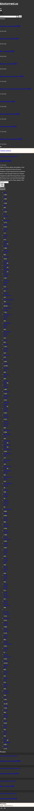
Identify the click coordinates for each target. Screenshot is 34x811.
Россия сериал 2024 (6, 560)
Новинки (6, 490)
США (5, 701)
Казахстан (7, 355)
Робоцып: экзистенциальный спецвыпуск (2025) (15, 89)
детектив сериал (10, 768)
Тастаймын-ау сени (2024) (8, 126)
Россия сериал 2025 (6, 569)
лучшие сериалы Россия (6, 423)
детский (6, 288)
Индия (5, 340)
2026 (5, 205)
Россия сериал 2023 (6, 552)
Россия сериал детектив (6, 595)
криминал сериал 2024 (6, 404)
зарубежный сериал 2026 (7, 334)
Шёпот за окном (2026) (7, 51)
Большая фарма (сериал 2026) (10, 114)
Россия (6, 513)
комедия (6, 363)
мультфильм (7, 449)
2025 (5, 201)
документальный (9, 299)
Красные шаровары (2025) (8, 63)
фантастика (7, 742)
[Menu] (0, 8)
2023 (5, 192)
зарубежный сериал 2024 (7, 317)
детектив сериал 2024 (6, 282)
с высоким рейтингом (7, 612)
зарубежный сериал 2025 (7, 325)
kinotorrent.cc (9, 3)
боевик (6, 224)
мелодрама (7, 430)
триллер (6, 706)
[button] (17, 17)
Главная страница (5, 150)
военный (6, 246)
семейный (7, 618)
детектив (6, 256)
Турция (6, 710)
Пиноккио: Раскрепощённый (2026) (11, 139)
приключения (8, 509)
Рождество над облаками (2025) (10, 26)
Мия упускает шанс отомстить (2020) (11, 76)
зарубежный (13, 156)
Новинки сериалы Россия (6, 503)
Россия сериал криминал (6, 603)
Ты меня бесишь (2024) (7, 101)
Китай (5, 359)
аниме (5, 209)
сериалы (6, 661)
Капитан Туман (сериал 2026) (9, 38)
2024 (1, 156)
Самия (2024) (5, 161)
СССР (5, 697)
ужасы (5, 721)
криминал (6, 391)
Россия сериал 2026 (6, 577)
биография (6, 156)
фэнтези (6, 746)
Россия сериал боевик (6, 586)
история (6, 344)
